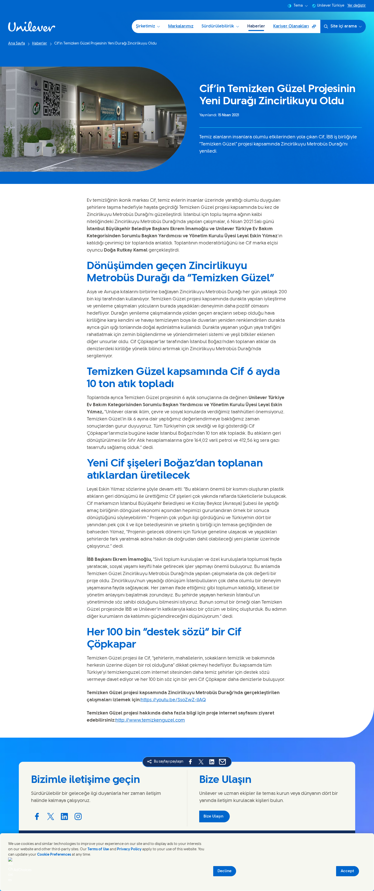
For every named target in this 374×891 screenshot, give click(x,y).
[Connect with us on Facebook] (37, 816)
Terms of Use (98, 849)
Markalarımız (180, 26)
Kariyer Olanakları (296, 28)
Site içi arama (343, 26)
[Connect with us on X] (50, 816)
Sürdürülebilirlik (218, 26)
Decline (225, 871)
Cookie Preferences (54, 855)
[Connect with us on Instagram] (78, 816)
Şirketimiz (145, 26)
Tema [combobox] (298, 6)
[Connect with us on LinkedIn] (64, 816)
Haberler (256, 26)
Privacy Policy (129, 849)
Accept (347, 871)
